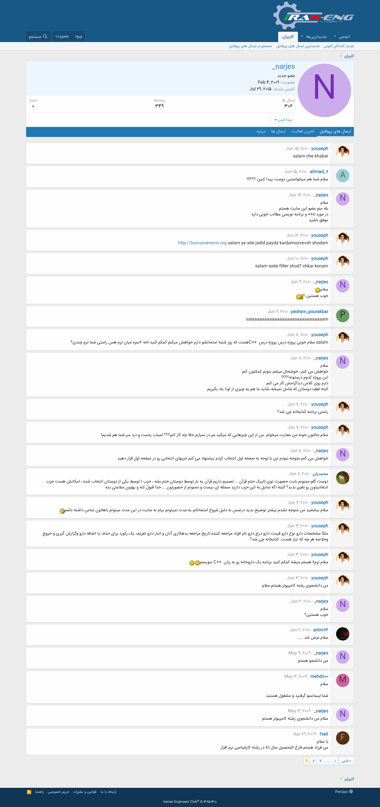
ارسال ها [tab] (278, 131)
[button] (335, 37)
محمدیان (320, 474)
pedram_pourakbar (309, 311)
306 (288, 106)
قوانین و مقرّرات (84, 792)
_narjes (321, 195)
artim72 (320, 630)
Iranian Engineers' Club (190, 801)
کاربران (288, 36)
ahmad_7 (319, 171)
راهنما (39, 792)
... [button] (328, 761)
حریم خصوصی (58, 792)
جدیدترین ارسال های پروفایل (298, 46)
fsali (324, 734)
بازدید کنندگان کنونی (339, 46)
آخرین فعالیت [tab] (302, 131)
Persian (342, 792)
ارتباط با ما (108, 792)
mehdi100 (319, 676)
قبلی (345, 761)
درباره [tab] (261, 131)
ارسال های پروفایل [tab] (335, 131)
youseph (319, 148)
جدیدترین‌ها (316, 36)
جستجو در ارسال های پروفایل (250, 46)
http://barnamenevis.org (202, 243)
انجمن (344, 36)
